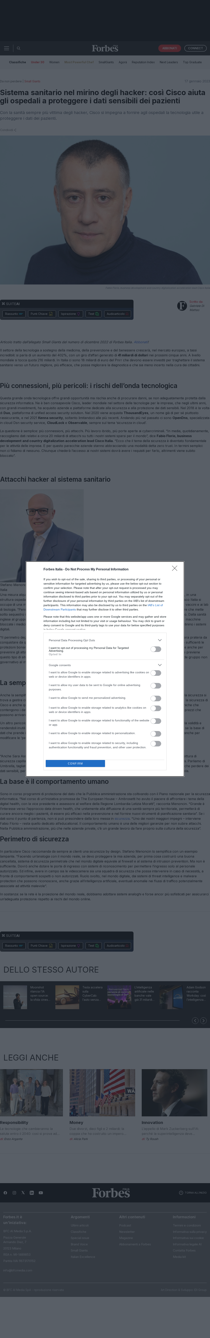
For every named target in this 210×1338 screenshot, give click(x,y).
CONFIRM (75, 763)
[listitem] (105, 640)
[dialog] (105, 669)
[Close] (176, 569)
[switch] (156, 649)
